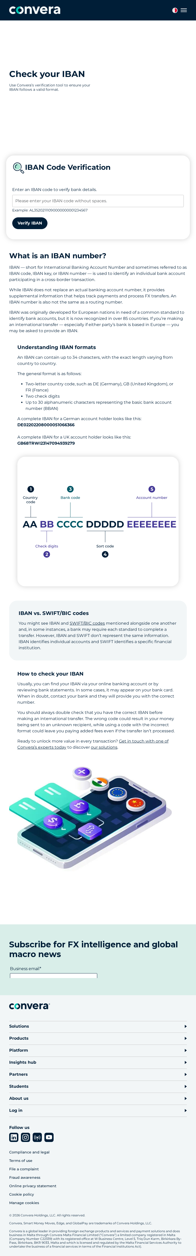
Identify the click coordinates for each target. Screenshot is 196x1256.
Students (19, 1086)
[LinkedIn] (13, 1137)
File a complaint (24, 1169)
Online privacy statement (32, 1186)
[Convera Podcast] (37, 1137)
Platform (18, 1050)
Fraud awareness (24, 1177)
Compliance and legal (29, 1152)
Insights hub (22, 1062)
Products (19, 1038)
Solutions (19, 1026)
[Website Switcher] (175, 10)
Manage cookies (24, 1203)
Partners (18, 1074)
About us (19, 1098)
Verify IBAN (30, 223)
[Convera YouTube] (49, 1137)
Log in (15, 1110)
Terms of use (20, 1160)
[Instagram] (25, 1137)
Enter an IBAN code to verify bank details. (54, 189)
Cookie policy (21, 1194)
